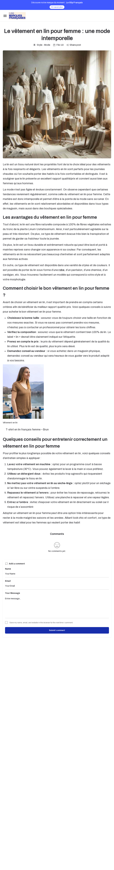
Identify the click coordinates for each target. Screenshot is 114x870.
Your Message (12, 593)
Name (8, 569)
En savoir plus (57, 7)
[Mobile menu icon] (5, 16)
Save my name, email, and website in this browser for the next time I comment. (41, 623)
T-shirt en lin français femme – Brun (27, 429)
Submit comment (57, 630)
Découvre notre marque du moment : (57, 2)
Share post (75, 45)
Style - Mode (43, 45)
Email (8, 581)
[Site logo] (17, 16)
